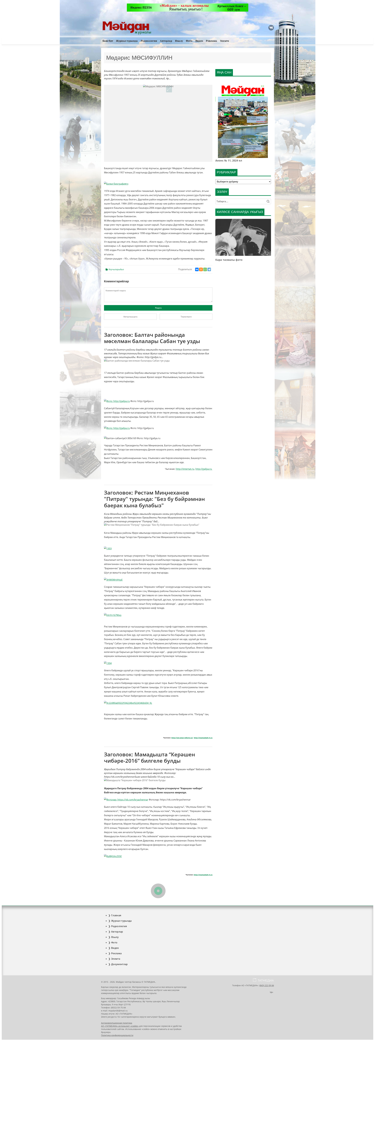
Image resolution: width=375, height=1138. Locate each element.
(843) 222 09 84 (266, 985)
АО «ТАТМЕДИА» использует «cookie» (120, 1026)
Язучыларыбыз (116, 269)
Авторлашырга (130, 316)
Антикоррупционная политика (116, 1023)
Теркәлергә (186, 316)
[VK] (271, 28)
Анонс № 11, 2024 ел (228, 160)
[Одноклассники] (201, 269)
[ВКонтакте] (197, 269)
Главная (116, 915)
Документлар (119, 964)
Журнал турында (127, 40)
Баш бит (108, 40)
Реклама (211, 40)
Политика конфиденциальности (117, 1035)
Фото (189, 40)
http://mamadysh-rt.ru (203, 738)
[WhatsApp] (205, 269)
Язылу (179, 40)
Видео (199, 40)
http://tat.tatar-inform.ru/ (182, 738)
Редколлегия (149, 40)
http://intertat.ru (185, 469)
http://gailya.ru (203, 469)
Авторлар (166, 40)
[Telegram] (209, 269)
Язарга (158, 308)
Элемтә (224, 40)
